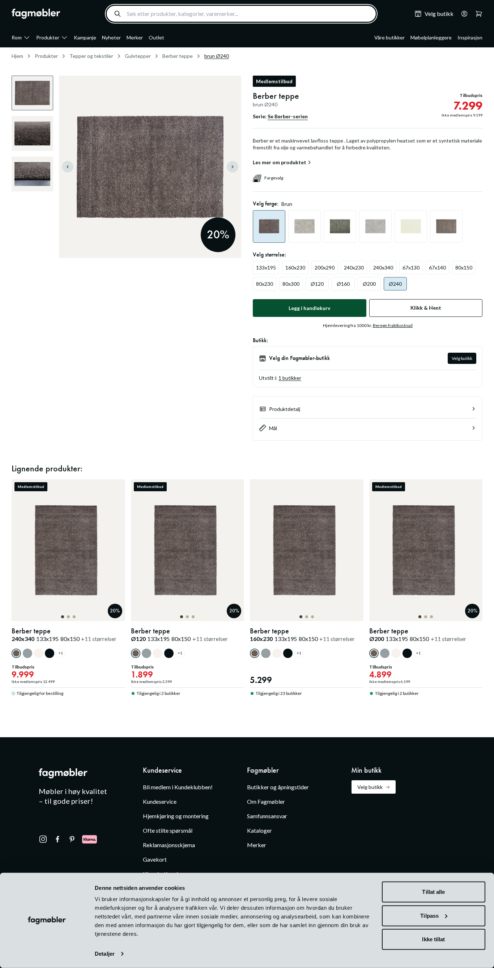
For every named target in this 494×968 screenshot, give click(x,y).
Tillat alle (433, 892)
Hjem (17, 56)
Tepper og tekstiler (91, 56)
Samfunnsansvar (267, 815)
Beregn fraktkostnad (393, 325)
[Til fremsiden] (36, 14)
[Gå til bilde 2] (68, 616)
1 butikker (289, 378)
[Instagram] (43, 839)
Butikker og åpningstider (278, 787)
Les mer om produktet (279, 162)
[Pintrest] (72, 839)
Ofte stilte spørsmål (167, 830)
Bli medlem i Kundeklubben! (178, 787)
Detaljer (105, 954)
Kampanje (85, 37)
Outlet (156, 37)
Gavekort (155, 859)
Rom (17, 37)
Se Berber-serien (288, 116)
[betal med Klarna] (89, 839)
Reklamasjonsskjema (169, 844)
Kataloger (259, 830)
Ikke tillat (433, 939)
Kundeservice (159, 801)
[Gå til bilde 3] (74, 616)
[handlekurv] (462, 13)
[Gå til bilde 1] (62, 616)
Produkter (47, 37)
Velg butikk (462, 358)
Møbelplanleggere (431, 37)
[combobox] (241, 14)
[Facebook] (57, 839)
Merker (135, 37)
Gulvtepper (138, 56)
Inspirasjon (469, 37)
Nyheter (111, 37)
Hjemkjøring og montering (176, 815)
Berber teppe (177, 56)
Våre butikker (389, 37)
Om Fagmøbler (266, 801)
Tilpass (429, 915)
